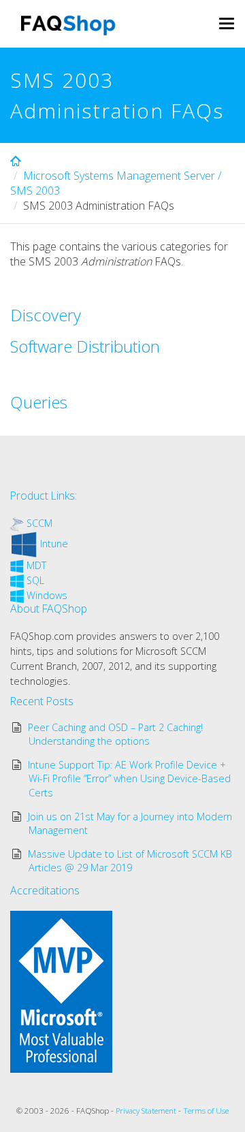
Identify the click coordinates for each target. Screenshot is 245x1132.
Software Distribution (85, 346)
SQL (35, 580)
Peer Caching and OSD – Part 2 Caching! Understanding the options (115, 734)
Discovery (45, 315)
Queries (38, 402)
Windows (47, 595)
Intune (54, 543)
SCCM (39, 523)
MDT (36, 565)
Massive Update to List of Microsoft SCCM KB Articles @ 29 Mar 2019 (130, 860)
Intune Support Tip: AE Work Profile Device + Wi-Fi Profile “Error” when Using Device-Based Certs (129, 778)
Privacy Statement (146, 1110)
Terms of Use (206, 1110)
